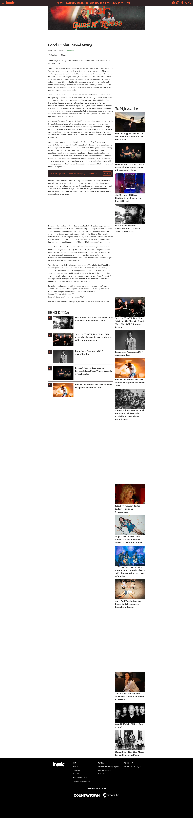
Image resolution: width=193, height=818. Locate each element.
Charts (94, 2)
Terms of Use (76, 774)
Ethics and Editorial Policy (80, 777)
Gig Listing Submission (104, 770)
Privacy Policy (77, 770)
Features (70, 2)
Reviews (105, 2)
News (60, 2)
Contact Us (101, 774)
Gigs (114, 2)
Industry (82, 2)
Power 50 (124, 2)
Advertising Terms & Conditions (81, 781)
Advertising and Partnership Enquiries (108, 766)
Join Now (107, 173)
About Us (75, 766)
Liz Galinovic (70, 50)
